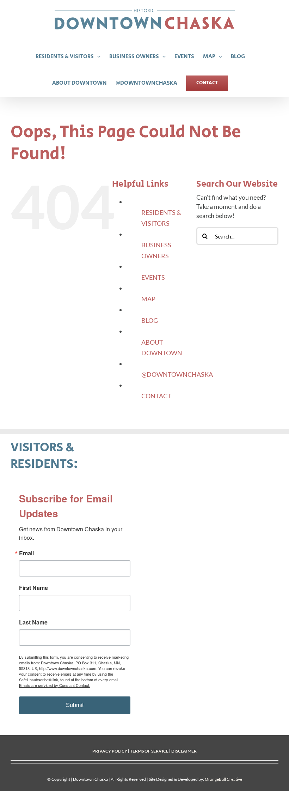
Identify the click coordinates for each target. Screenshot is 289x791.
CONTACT (156, 396)
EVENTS (153, 277)
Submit (75, 705)
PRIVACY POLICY (109, 751)
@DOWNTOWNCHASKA (177, 374)
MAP (148, 299)
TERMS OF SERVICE (149, 751)
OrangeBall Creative (223, 779)
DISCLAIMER (184, 751)
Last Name (33, 622)
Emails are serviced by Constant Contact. (54, 685)
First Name (33, 588)
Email (26, 553)
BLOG (149, 320)
